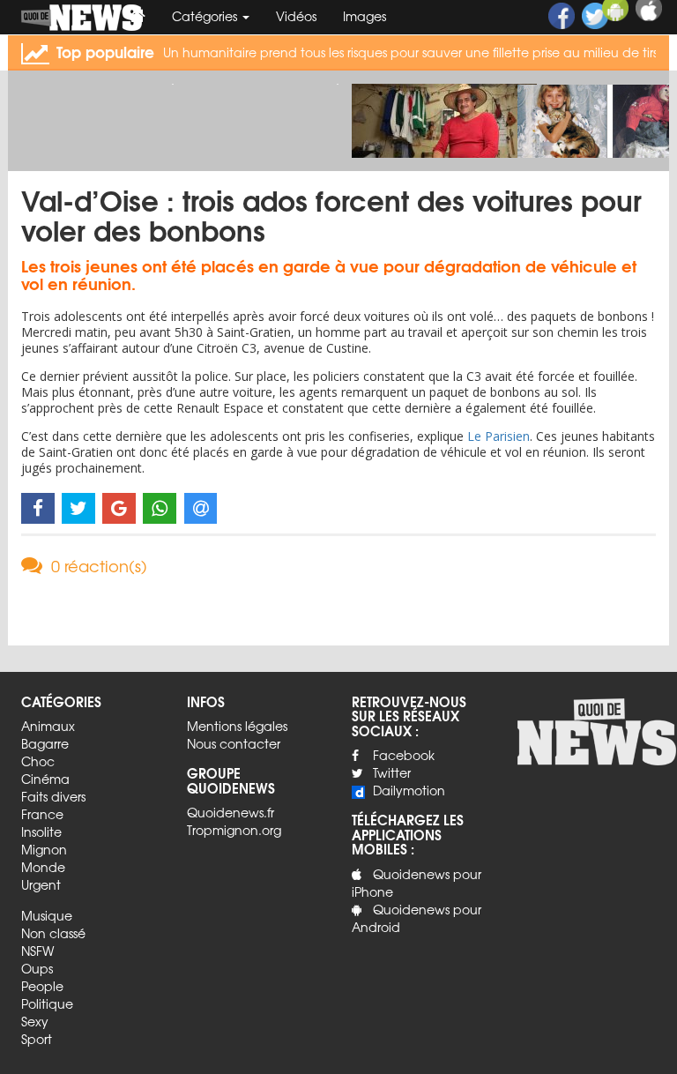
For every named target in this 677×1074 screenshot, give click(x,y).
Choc (38, 761)
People (42, 986)
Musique (46, 915)
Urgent (41, 884)
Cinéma (45, 778)
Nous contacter (233, 743)
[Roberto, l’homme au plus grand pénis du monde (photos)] (444, 131)
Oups (37, 968)
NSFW (37, 950)
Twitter (392, 772)
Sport (36, 1039)
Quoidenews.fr (230, 812)
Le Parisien (498, 436)
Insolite (41, 831)
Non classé (53, 933)
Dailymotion (409, 790)
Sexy (34, 1021)
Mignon (44, 849)
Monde (43, 867)
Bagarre (45, 743)
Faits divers (53, 796)
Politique (47, 1003)
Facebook (404, 755)
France (42, 814)
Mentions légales (237, 726)
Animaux (48, 726)
